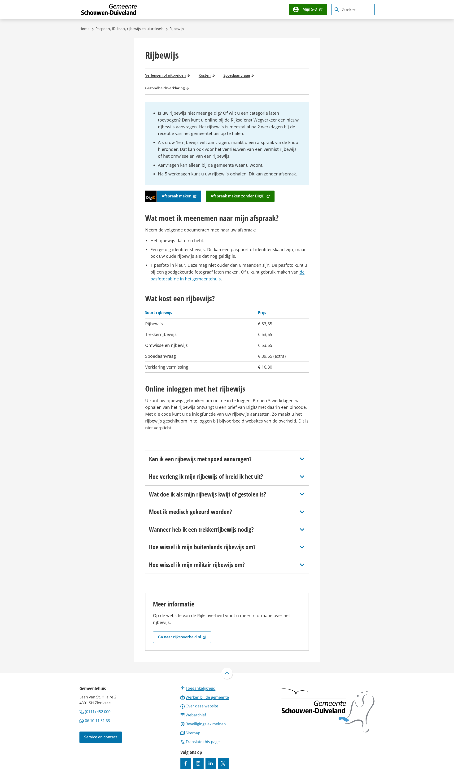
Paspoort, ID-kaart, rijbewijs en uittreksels (129, 28)
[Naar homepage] (109, 9)
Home (84, 28)
